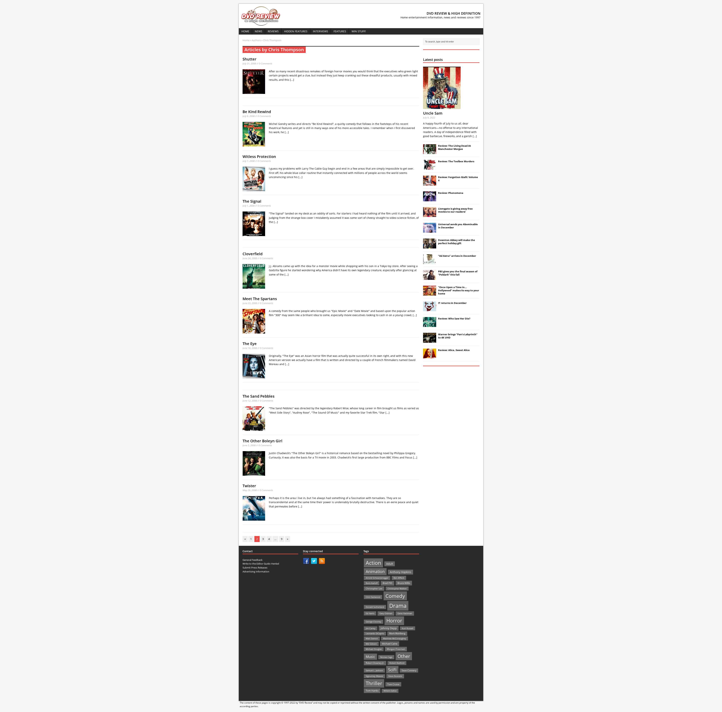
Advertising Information (256, 571)
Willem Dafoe (390, 690)
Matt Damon (372, 638)
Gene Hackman (404, 613)
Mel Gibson (371, 643)
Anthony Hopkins (400, 572)
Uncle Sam (432, 113)
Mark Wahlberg (397, 633)
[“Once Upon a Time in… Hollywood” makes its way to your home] (429, 293)
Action (373, 562)
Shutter (249, 59)
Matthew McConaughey (394, 638)
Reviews (273, 31)
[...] (292, 80)
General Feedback (252, 560)
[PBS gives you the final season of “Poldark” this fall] (429, 277)
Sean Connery (409, 670)
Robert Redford (396, 663)
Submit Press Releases (255, 567)
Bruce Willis (403, 583)
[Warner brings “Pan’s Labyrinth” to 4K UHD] (429, 340)
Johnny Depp (389, 628)
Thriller (374, 683)
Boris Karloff (372, 583)
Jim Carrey (370, 628)
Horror (394, 620)
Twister (249, 485)
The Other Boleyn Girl (262, 440)
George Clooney (373, 621)
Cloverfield (252, 253)
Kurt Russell (407, 628)
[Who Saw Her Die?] (429, 325)
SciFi (392, 670)
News (258, 31)
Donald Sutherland (375, 607)
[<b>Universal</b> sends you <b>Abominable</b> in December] (429, 230)
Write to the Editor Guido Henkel (261, 563)
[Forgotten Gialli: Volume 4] (429, 183)
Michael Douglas (374, 649)
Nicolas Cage (386, 657)
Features (340, 31)
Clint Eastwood (373, 597)
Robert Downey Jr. (375, 662)
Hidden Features (295, 31)
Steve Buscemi (395, 676)
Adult (389, 564)
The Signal (252, 201)
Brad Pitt (387, 583)
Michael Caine (389, 643)
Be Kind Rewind (257, 111)
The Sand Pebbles (259, 396)
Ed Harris (370, 613)
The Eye (250, 343)
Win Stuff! (359, 31)
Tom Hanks (372, 690)
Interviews (320, 31)
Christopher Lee (374, 588)
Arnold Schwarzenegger (377, 577)
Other (403, 656)
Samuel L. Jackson (374, 670)
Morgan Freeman (396, 649)
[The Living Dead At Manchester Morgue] (429, 152)
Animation (375, 571)
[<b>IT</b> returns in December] (429, 309)
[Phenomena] (429, 199)
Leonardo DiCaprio (375, 633)
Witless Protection (259, 156)
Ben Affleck (399, 577)
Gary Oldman (385, 613)
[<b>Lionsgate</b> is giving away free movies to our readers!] (429, 215)
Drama (398, 605)
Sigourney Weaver (374, 676)
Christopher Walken (397, 588)
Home (245, 31)
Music (370, 656)
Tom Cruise (393, 684)
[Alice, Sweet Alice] (429, 356)
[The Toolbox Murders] (429, 167)
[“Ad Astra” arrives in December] (429, 262)
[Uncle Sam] (442, 107)
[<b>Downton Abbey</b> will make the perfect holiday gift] (429, 246)
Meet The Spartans (260, 298)
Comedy (395, 595)
